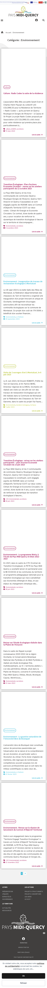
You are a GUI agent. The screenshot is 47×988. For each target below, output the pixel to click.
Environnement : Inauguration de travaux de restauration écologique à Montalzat (22, 282)
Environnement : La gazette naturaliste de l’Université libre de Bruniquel (22, 737)
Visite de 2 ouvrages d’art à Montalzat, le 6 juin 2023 (22, 373)
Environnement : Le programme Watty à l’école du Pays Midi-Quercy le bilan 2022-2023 (21, 556)
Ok (23, 976)
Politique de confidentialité (23, 957)
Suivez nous (23, 943)
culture (8, 129)
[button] (2, 20)
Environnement (9, 178)
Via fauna (33, 405)
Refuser (23, 983)
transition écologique (22, 405)
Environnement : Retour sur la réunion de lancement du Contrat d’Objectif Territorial (22, 828)
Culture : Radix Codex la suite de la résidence (23, 93)
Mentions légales (24, 952)
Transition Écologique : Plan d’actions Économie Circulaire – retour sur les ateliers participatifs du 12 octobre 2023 (22, 186)
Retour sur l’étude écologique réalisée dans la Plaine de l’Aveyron (22, 643)
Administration (23, 947)
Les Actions (20, 129)
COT (7, 499)
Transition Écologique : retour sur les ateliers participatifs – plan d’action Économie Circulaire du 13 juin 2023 (23, 462)
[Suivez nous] (23, 938)
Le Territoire (19, 317)
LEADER (13, 129)
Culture (7, 87)
